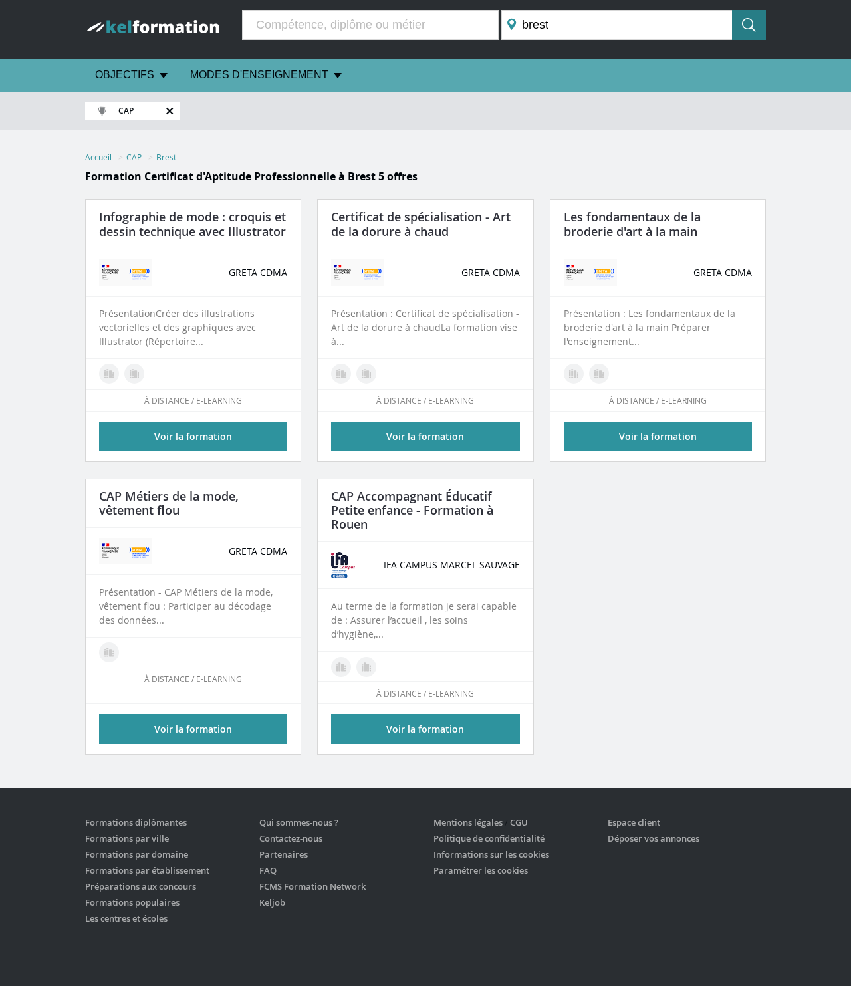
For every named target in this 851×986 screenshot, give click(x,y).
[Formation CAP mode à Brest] (109, 652)
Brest (166, 157)
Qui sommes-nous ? (298, 822)
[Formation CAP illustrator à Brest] (134, 374)
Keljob (272, 902)
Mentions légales (468, 822)
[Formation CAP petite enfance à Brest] (341, 667)
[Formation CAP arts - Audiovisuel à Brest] (341, 374)
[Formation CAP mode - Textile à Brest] (109, 374)
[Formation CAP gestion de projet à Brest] (366, 374)
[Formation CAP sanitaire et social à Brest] (366, 667)
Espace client (634, 822)
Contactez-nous (290, 838)
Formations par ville (127, 838)
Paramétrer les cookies (480, 870)
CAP (134, 157)
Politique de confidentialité (489, 838)
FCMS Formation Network (312, 886)
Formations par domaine (136, 854)
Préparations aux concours (140, 886)
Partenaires (283, 854)
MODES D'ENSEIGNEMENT (259, 74)
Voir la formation (193, 436)
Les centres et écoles (126, 918)
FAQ (268, 870)
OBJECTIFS (124, 74)
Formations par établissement (147, 870)
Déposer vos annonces (653, 838)
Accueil (98, 157)
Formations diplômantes (136, 822)
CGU (519, 822)
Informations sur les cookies (491, 854)
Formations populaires (132, 902)
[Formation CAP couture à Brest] (599, 374)
